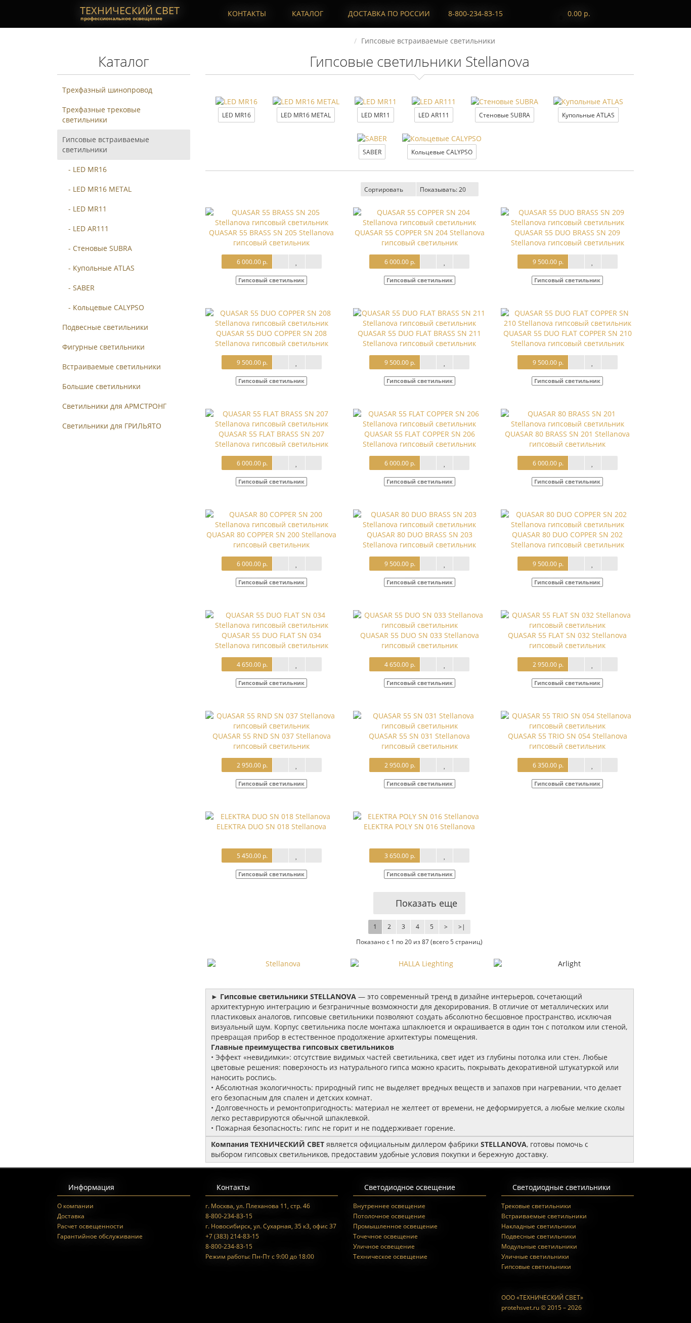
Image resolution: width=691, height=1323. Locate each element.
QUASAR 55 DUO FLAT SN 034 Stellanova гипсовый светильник (271, 640)
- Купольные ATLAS (98, 268)
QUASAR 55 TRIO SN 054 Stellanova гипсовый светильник (567, 741)
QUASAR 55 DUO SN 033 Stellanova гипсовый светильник (419, 640)
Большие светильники (101, 386)
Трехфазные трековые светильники (101, 114)
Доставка (70, 1216)
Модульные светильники (539, 1246)
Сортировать (383, 189)
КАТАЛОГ (307, 13)
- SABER (78, 287)
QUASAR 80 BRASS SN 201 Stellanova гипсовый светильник (567, 439)
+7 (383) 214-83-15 (232, 1236)
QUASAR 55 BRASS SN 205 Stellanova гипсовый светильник (271, 237)
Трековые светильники (536, 1206)
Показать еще (425, 903)
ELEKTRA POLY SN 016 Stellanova (419, 826)
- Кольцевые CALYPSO (103, 307)
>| (461, 926)
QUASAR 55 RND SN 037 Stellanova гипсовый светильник (271, 741)
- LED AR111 (85, 228)
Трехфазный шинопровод (107, 90)
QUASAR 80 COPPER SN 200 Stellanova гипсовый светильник (271, 539)
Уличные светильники (535, 1256)
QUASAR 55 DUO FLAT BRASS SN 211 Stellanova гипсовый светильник (419, 338)
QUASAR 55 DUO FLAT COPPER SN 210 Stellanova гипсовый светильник (567, 338)
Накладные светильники (538, 1226)
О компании (75, 1206)
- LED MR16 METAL (97, 189)
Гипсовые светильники (536, 1266)
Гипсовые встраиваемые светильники (105, 144)
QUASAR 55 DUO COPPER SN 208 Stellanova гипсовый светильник (271, 338)
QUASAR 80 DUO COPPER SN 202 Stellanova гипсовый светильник (567, 539)
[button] (572, 14)
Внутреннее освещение (389, 1206)
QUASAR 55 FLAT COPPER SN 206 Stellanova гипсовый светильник (419, 439)
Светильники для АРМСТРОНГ (114, 406)
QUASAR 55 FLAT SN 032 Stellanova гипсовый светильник (567, 640)
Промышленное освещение (395, 1226)
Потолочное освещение (389, 1216)
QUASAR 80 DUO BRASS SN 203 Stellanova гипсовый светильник (419, 539)
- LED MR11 (84, 209)
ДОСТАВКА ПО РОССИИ (388, 13)
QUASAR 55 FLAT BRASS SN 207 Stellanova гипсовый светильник (271, 439)
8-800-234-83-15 (474, 13)
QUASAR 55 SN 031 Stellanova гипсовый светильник (419, 741)
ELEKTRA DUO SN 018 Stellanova (271, 826)
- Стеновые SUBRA (97, 248)
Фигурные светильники (103, 347)
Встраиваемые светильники (111, 366)
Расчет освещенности (90, 1226)
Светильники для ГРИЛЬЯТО (111, 426)
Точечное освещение (385, 1236)
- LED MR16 (84, 169)
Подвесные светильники (105, 327)
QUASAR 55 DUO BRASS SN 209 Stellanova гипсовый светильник (567, 237)
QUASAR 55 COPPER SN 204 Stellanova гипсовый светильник (420, 237)
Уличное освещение (384, 1246)
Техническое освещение (390, 1256)
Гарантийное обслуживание (100, 1236)
